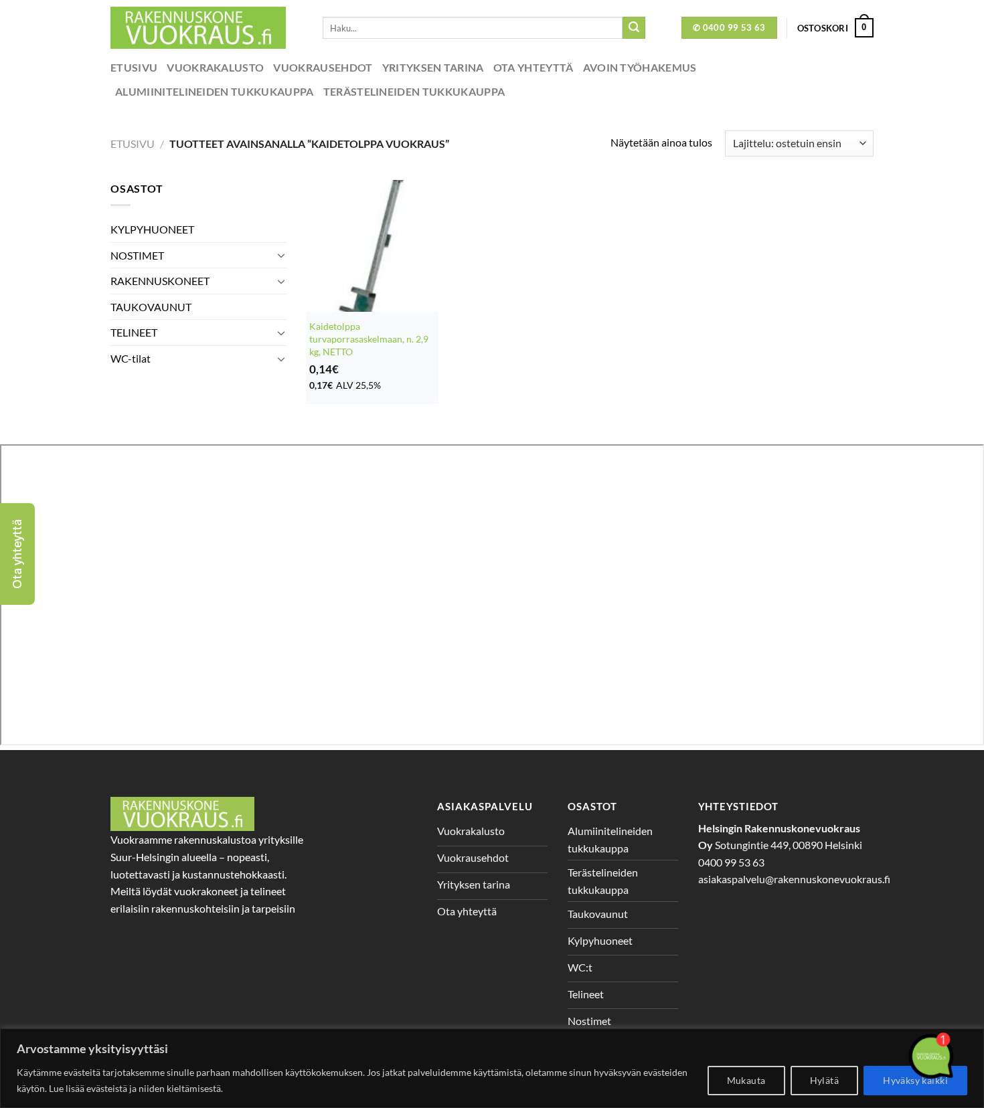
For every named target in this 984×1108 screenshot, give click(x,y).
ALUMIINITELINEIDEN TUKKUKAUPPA (214, 91)
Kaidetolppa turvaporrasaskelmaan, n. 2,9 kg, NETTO (368, 338)
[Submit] (634, 28)
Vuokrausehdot (322, 67)
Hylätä (824, 1080)
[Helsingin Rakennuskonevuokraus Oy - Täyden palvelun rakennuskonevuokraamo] (206, 28)
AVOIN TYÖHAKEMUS (640, 67)
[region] (492, 1068)
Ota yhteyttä (533, 67)
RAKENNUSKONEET (160, 280)
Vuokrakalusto (215, 67)
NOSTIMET (137, 255)
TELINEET (133, 332)
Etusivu (133, 67)
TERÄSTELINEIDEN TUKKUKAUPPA (414, 91)
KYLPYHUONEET (152, 229)
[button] (17, 554)
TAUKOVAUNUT (150, 306)
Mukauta (746, 1080)
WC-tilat (130, 358)
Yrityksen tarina (433, 67)
